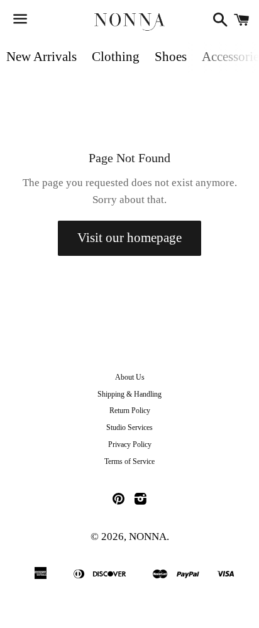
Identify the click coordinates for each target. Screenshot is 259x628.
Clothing (116, 56)
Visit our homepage (129, 237)
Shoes (171, 56)
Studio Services (129, 427)
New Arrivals (41, 56)
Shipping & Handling (129, 394)
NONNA (148, 537)
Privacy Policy (130, 444)
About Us (130, 377)
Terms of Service (129, 461)
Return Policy (129, 410)
